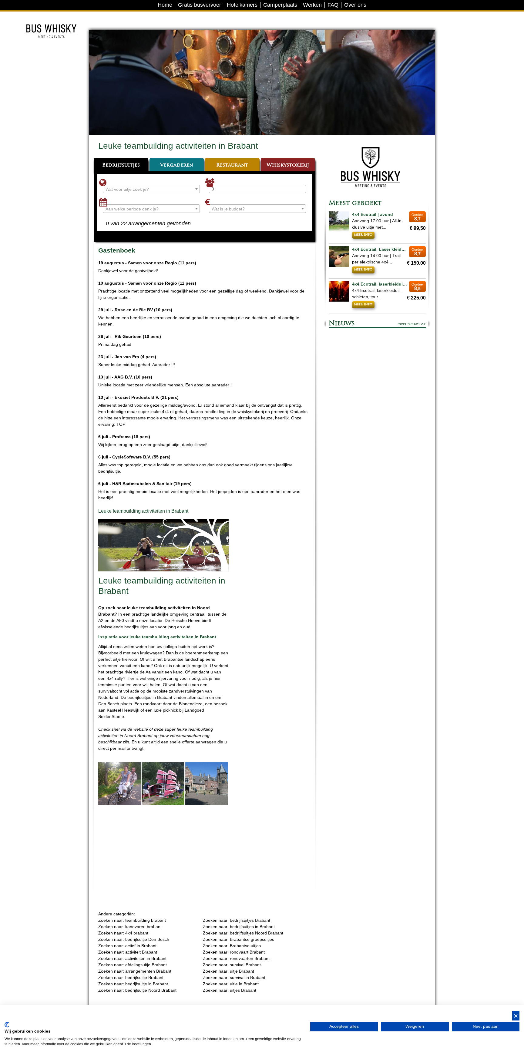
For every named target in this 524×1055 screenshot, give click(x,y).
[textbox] (151, 189)
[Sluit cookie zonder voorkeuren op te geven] (515, 1015)
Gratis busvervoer (199, 5)
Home (165, 5)
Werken (312, 5)
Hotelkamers (242, 5)
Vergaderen (176, 165)
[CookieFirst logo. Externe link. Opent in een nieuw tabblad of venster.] (7, 1024)
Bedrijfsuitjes (121, 165)
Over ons (355, 5)
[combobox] (151, 189)
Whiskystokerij (288, 165)
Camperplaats (280, 5)
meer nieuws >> (412, 324)
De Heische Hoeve (51, 16)
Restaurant (232, 165)
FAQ (333, 5)
